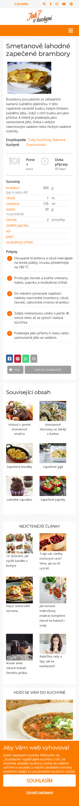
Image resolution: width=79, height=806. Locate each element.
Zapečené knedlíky (19, 467)
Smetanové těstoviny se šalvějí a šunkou (53, 429)
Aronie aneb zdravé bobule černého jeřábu (16, 668)
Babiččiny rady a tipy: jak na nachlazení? (51, 661)
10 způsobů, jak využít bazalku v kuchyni (17, 561)
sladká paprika (17, 225)
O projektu (21, 4)
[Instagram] (57, 3)
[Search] (44, 3)
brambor (13, 188)
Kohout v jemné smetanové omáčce (20, 429)
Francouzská (36, 144)
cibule (10, 198)
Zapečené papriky (53, 499)
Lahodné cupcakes (19, 499)
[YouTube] (64, 3)
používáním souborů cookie (53, 771)
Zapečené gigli (53, 467)
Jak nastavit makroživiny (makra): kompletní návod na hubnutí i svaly (52, 615)
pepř (9, 236)
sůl (8, 231)
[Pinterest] (71, 3)
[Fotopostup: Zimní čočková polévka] (39, 719)
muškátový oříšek (19, 242)
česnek (11, 219)
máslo (10, 209)
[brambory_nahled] (29, 94)
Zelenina (58, 140)
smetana (12, 203)
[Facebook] (50, 3)
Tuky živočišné (39, 140)
